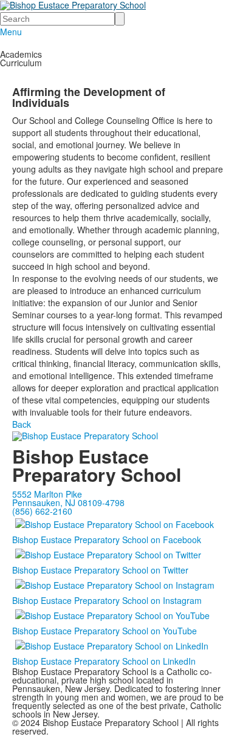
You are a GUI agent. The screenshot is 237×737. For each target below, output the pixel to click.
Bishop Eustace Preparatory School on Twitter (100, 570)
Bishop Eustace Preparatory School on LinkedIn (104, 661)
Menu (11, 32)
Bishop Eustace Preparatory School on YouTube (104, 631)
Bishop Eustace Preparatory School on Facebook (106, 539)
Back (21, 424)
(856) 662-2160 (42, 511)
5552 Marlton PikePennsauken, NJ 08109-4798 (68, 498)
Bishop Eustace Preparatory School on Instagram (107, 600)
